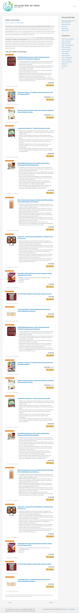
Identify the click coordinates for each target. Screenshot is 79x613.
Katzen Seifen (65, 28)
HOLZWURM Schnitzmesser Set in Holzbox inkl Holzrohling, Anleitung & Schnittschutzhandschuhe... (34, 164)
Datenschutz (72, 609)
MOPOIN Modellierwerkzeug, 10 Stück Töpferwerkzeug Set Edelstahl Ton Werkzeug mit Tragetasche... (33, 58)
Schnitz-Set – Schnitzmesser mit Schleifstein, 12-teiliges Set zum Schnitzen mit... (35, 237)
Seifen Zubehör (65, 53)
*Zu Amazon (50, 85)
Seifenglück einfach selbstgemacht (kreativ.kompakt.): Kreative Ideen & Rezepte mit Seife (35, 274)
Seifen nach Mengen (66, 49)
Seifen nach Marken (66, 47)
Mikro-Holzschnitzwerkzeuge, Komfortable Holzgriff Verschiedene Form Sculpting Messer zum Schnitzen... (35, 200)
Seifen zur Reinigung (66, 59)
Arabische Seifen (65, 30)
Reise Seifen (64, 26)
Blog (75, 6)
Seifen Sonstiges (65, 51)
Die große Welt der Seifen (27, 5)
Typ (62, 68)
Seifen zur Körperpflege (67, 57)
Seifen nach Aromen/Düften (68, 39)
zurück (9, 602)
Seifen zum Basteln (9, 22)
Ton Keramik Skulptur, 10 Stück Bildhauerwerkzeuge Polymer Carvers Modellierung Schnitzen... (34, 310)
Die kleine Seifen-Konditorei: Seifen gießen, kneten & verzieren (35, 293)
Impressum (65, 609)
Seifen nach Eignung (66, 41)
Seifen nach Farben (66, 43)
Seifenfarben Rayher (66, 24)
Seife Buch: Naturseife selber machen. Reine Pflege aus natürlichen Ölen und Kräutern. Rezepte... (36, 111)
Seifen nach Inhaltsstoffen (67, 45)
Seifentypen (64, 66)
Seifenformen (65, 63)
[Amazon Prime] (52, 97)
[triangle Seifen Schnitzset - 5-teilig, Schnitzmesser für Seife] (11, 132)
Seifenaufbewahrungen (67, 61)
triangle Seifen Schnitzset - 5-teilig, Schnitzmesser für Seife (34, 128)
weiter (51, 602)
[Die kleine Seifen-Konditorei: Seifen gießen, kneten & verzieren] (11, 296)
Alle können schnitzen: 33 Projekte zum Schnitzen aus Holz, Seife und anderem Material (35, 93)
